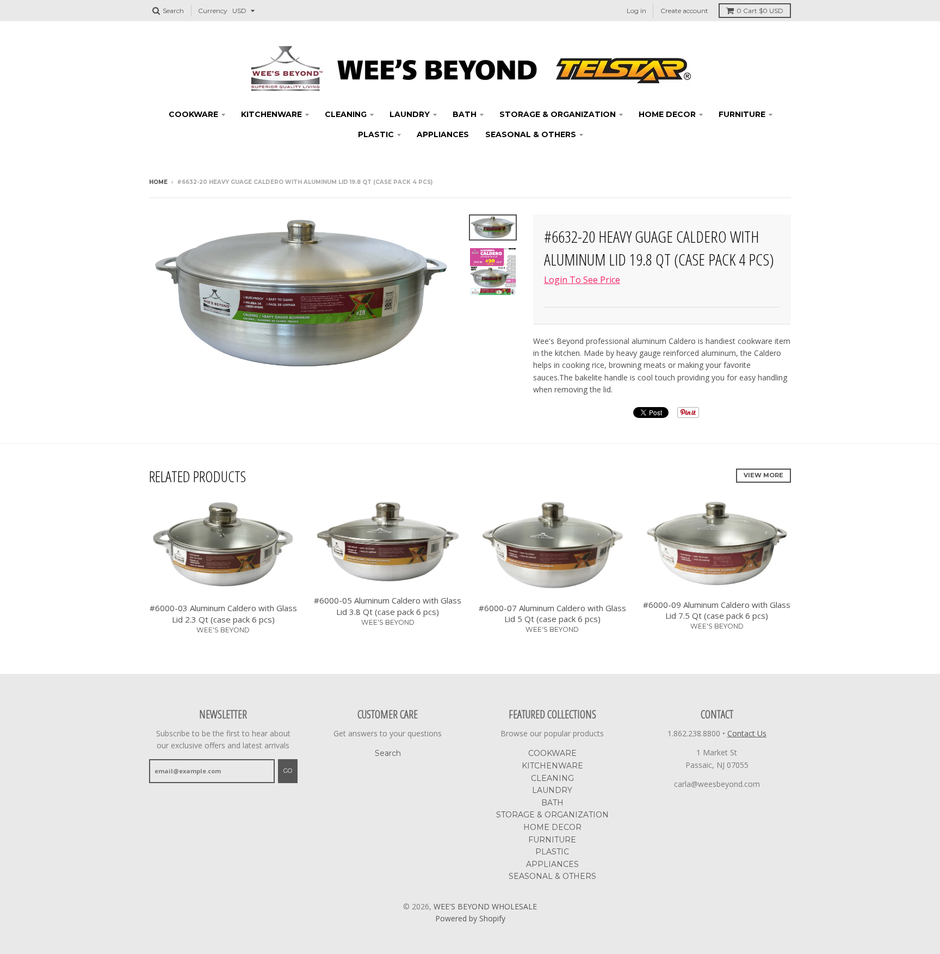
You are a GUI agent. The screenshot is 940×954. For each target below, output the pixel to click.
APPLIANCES (443, 134)
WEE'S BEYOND (223, 630)
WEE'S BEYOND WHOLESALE (485, 906)
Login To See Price (582, 280)
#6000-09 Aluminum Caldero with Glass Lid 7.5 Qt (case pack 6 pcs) (716, 610)
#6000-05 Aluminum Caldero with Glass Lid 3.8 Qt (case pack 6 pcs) (387, 606)
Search (388, 753)
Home (158, 182)
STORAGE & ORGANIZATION (557, 114)
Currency (212, 11)
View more (763, 475)
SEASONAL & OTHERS (530, 134)
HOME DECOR (667, 114)
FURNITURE (742, 114)
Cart (760, 11)
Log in (636, 11)
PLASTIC (376, 134)
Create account (684, 11)
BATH (465, 114)
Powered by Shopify (470, 918)
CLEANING (346, 114)
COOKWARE (193, 114)
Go (287, 770)
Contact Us (746, 733)
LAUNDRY (409, 114)
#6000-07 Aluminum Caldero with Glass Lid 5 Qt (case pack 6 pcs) (552, 613)
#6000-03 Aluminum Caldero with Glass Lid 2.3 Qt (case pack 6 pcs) (223, 613)
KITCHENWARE (271, 114)
